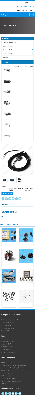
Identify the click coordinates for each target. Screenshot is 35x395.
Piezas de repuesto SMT (9, 42)
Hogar (5, 25)
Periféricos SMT (7, 50)
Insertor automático (8, 54)
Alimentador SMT (8, 341)
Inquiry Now (8, 194)
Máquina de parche (8, 46)
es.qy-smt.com (11, 384)
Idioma (26, 3)
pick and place (7, 347)
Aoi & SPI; (6, 57)
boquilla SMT (7, 344)
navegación (5, 14)
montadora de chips (9, 352)
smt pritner (6, 349)
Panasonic (12, 25)
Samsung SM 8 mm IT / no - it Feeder (23, 66)
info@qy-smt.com (28, 6)
